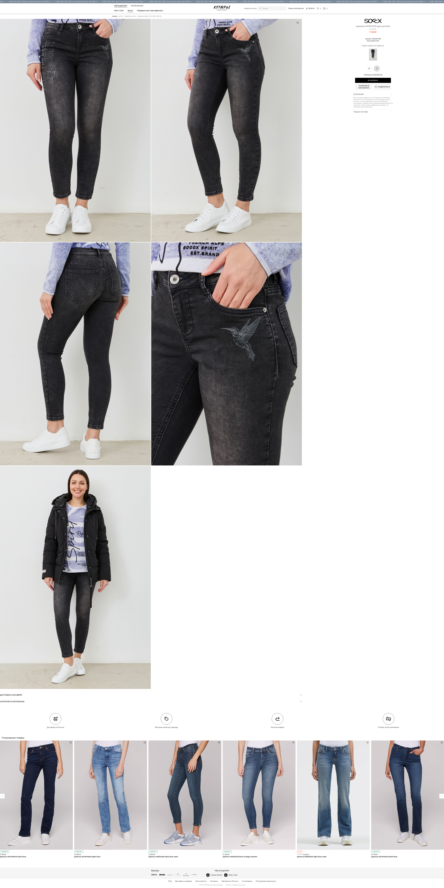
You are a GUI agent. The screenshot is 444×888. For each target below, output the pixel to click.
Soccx (130, 11)
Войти (311, 8)
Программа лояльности (266, 881)
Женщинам (120, 6)
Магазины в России (230, 881)
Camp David (216, 875)
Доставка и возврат (183, 881)
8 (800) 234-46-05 (250, 8)
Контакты (214, 881)
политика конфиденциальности (235, 885)
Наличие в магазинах (363, 87)
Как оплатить (201, 881)
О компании (247, 881)
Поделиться (384, 87)
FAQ (170, 881)
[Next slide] (2, 796)
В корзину (373, 80)
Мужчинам (137, 6)
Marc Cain (119, 11)
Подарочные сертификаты (150, 11)
